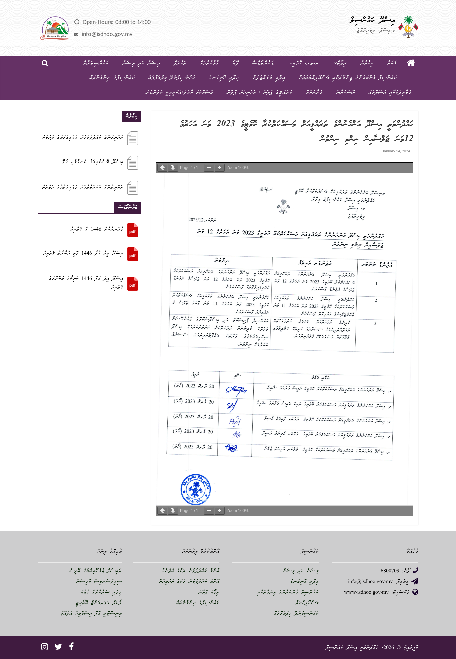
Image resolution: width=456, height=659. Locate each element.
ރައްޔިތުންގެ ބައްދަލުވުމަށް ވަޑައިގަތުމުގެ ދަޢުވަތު (82, 138)
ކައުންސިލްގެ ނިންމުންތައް (112, 78)
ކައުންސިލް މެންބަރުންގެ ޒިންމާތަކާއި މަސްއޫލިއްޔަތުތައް (348, 78)
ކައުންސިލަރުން (96, 63)
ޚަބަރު (392, 63)
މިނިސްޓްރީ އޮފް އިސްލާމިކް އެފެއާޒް (91, 614)
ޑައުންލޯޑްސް (263, 63)
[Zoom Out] (209, 168)
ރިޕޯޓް (342, 63)
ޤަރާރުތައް (314, 93)
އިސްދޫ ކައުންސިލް (372, 20)
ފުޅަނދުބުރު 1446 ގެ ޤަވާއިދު (96, 230)
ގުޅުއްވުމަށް (209, 63)
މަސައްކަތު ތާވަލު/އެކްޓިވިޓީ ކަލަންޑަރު (179, 93)
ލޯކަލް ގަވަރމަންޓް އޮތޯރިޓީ (99, 603)
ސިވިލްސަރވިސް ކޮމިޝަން (99, 582)
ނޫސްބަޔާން (345, 93)
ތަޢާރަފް (180, 63)
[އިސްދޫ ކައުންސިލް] (410, 63)
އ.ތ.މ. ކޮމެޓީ (305, 63)
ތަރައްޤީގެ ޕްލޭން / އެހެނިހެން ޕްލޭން (259, 93)
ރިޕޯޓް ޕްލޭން (208, 593)
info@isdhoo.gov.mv (107, 34)
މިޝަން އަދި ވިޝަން (141, 63)
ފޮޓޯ (235, 63)
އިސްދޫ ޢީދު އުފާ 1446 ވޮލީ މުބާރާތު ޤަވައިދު (83, 254)
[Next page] (173, 168)
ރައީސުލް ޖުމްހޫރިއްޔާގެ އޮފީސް (95, 571)
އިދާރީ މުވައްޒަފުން (268, 78)
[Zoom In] (220, 168)
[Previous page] (162, 168)
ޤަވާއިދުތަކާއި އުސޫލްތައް (390, 93)
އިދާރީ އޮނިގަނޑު (223, 78)
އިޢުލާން (367, 63)
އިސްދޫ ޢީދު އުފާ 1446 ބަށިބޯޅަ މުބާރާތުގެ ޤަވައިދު (86, 283)
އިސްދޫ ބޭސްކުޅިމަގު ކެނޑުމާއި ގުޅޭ (92, 162)
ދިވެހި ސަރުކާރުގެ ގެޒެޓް (101, 593)
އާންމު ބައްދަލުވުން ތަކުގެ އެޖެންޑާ (190, 571)
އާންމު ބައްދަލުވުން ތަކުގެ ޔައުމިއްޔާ (189, 582)
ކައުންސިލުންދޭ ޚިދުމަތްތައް (171, 78)
